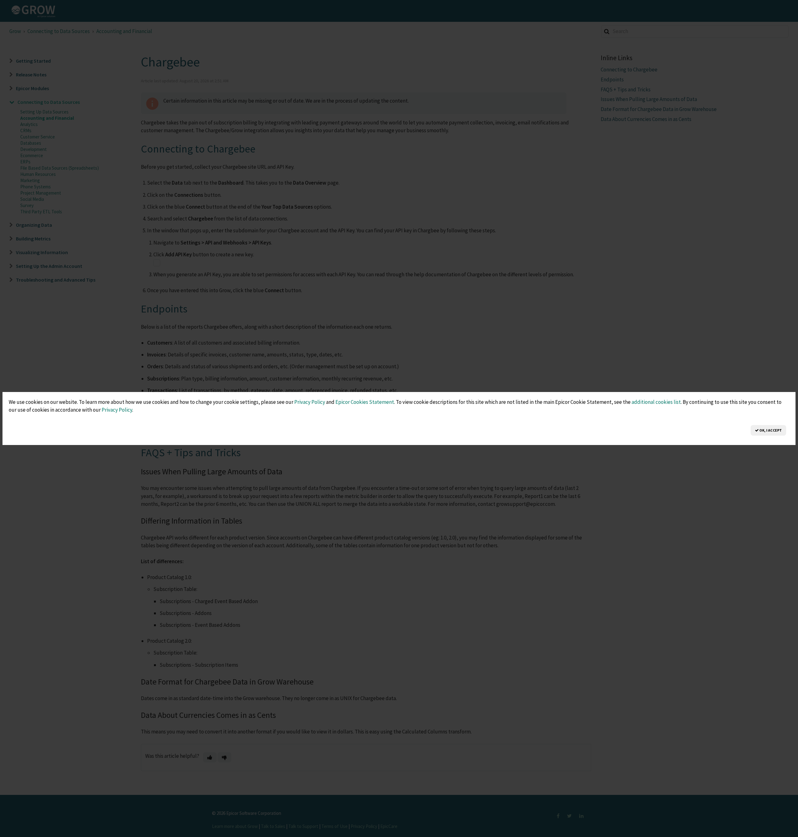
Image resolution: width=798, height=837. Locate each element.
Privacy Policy (309, 402)
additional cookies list (656, 402)
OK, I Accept (770, 430)
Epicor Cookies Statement (364, 402)
